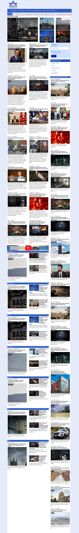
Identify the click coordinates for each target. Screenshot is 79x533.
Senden (54, 56)
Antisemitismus (37, 10)
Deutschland (13, 10)
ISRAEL (52, 65)
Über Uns (53, 10)
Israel (18, 10)
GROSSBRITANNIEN (55, 68)
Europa (22, 10)
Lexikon (43, 10)
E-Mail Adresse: (54, 46)
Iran (26, 10)
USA (29, 10)
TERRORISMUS (54, 73)
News (47, 10)
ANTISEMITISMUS (55, 63)
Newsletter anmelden (57, 51)
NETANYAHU (54, 70)
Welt (32, 10)
